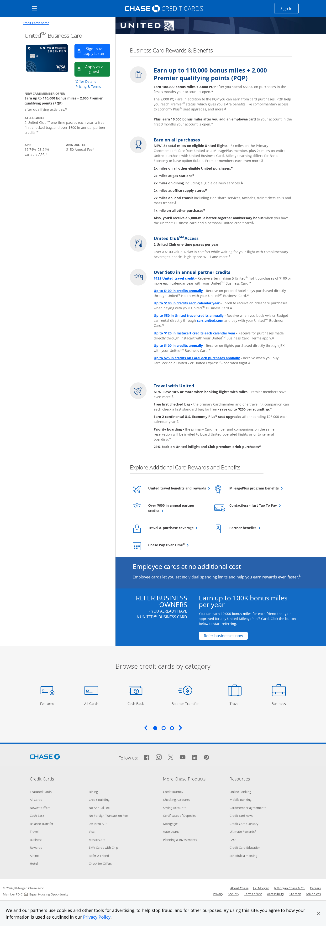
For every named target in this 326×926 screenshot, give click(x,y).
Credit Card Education (245, 847)
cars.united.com (210, 320)
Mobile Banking (241, 799)
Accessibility (275, 894)
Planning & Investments (180, 840)
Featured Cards (41, 792)
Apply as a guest (97, 69)
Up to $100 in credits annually (178, 290)
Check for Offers (100, 863)
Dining (93, 792)
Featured (48, 703)
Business (279, 703)
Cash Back (135, 703)
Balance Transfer (185, 703)
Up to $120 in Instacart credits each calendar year (194, 333)
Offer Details (86, 81)
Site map (295, 894)
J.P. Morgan (261, 888)
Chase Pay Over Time (177, 544)
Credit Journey (173, 792)
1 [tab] (155, 728)
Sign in (289, 8)
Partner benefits (254, 527)
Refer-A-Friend (99, 855)
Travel (236, 703)
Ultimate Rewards (243, 831)
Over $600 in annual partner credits (171, 508)
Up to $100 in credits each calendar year (187, 303)
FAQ (233, 840)
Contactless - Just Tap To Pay (258, 505)
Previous (146, 728)
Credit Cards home (36, 23)
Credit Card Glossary (244, 824)
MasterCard (97, 840)
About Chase (239, 888)
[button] (318, 914)
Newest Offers (40, 808)
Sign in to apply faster (97, 51)
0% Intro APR (98, 824)
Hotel (34, 863)
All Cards (92, 703)
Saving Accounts (174, 808)
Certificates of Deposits (179, 815)
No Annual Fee (99, 808)
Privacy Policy (96, 917)
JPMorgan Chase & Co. (289, 888)
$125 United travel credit (174, 278)
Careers (315, 888)
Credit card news (241, 815)
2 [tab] (163, 728)
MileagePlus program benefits (258, 488)
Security (233, 894)
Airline (34, 855)
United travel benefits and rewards (177, 488)
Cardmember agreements (248, 808)
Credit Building (99, 799)
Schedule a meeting (243, 855)
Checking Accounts (176, 799)
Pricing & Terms (88, 86)
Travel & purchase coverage (177, 527)
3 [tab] (171, 728)
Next (180, 728)
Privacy (218, 894)
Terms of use (253, 894)
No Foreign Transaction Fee (108, 815)
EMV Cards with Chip (103, 847)
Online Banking (240, 792)
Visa (92, 831)
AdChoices (313, 894)
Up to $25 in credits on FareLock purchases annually (197, 358)
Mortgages (170, 824)
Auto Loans (171, 831)
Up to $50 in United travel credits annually (189, 315)
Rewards (36, 847)
